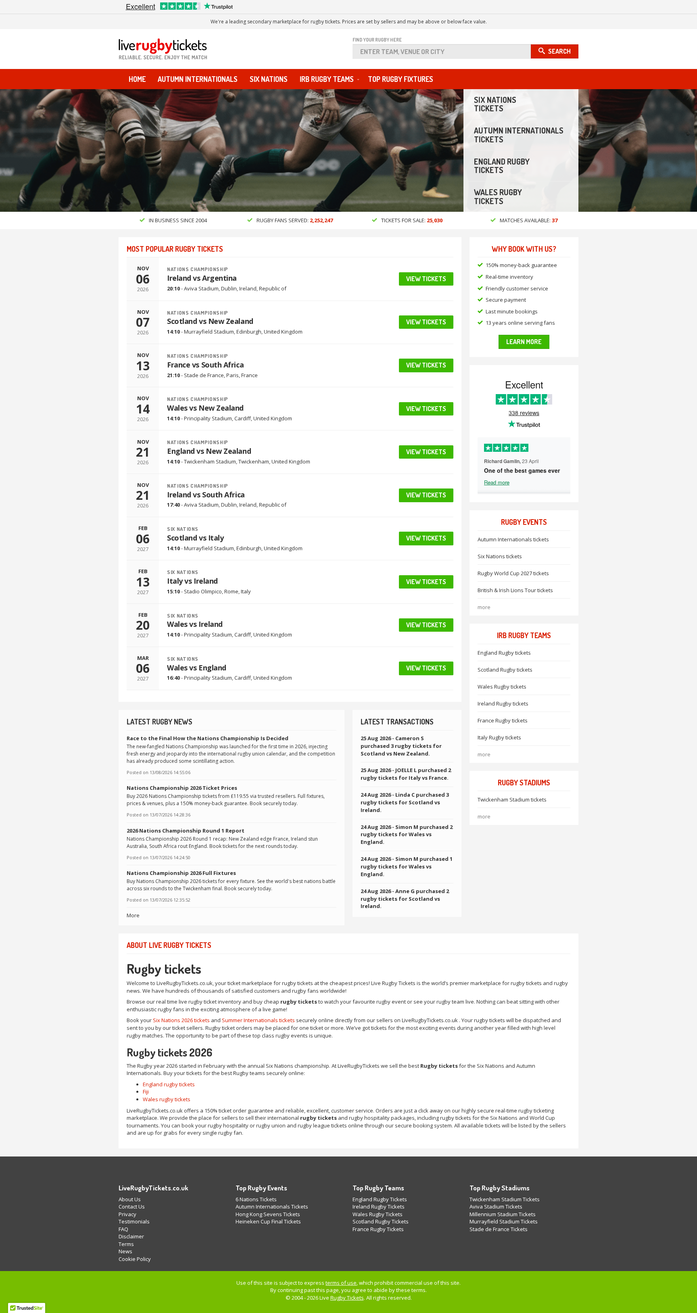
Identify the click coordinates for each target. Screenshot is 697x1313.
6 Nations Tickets (256, 1199)
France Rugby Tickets (378, 1229)
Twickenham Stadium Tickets (505, 1199)
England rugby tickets (169, 1084)
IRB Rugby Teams (327, 79)
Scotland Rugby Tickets (381, 1221)
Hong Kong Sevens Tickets (268, 1214)
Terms (126, 1244)
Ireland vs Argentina (202, 278)
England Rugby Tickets (380, 1199)
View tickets (426, 279)
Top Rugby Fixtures (400, 79)
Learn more (524, 342)
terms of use (341, 1282)
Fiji (146, 1091)
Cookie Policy (135, 1259)
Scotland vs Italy (195, 538)
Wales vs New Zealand (205, 408)
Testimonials (134, 1221)
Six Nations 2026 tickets (181, 1020)
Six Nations (269, 79)
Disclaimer (131, 1236)
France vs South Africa (205, 364)
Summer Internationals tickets (258, 1020)
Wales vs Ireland (195, 624)
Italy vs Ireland (192, 581)
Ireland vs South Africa (206, 494)
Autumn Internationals (198, 79)
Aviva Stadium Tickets (496, 1206)
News (125, 1251)
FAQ (123, 1229)
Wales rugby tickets (166, 1099)
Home (137, 79)
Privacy (127, 1214)
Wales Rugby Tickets (378, 1214)
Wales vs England (196, 667)
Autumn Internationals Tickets (272, 1206)
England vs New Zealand (209, 451)
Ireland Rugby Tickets (379, 1206)
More (133, 915)
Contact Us (132, 1206)
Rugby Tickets (347, 1297)
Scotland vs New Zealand (210, 321)
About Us (130, 1199)
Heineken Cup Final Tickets (268, 1221)
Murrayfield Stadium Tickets (504, 1221)
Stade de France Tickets (499, 1229)
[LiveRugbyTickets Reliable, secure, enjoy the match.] (173, 51)
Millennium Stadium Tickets (503, 1214)
